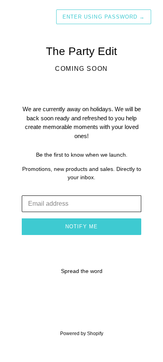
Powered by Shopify (81, 333)
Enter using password (104, 17)
